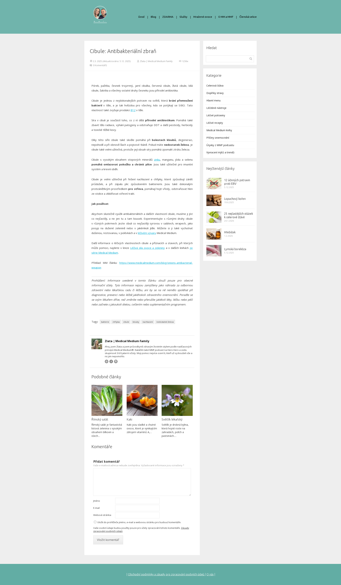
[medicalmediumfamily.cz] (100, 17)
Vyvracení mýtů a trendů (220, 152)
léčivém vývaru (147, 233)
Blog (153, 16)
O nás (210, 574)
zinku (157, 159)
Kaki (129, 419)
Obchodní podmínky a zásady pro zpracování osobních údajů (166, 574)
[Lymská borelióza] (213, 250)
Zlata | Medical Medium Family (156, 61)
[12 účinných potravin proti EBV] (213, 183)
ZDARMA (167, 16)
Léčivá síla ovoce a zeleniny (147, 248)
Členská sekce (248, 16)
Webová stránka (102, 515)
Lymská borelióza (235, 249)
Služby (183, 16)
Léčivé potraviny (215, 115)
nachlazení (148, 322)
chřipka (116, 322)
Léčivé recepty (214, 122)
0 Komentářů (100, 65)
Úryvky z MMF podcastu (220, 145)
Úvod (141, 16)
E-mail (96, 507)
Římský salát (99, 419)
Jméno (96, 500)
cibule (126, 322)
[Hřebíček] (213, 234)
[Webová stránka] (106, 361)
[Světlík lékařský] (177, 400)
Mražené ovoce (202, 16)
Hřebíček (230, 232)
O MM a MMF (225, 16)
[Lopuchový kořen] (213, 200)
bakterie (105, 322)
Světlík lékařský (172, 419)
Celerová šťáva (214, 85)
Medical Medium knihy (219, 130)
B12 (133, 110)
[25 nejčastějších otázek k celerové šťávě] (213, 217)
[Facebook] (111, 361)
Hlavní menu (213, 100)
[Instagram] (116, 361)
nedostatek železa (165, 322)
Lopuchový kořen (235, 198)
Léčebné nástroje (216, 108)
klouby (136, 322)
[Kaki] (142, 400)
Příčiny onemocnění (217, 137)
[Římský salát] (106, 400)
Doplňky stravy (215, 93)
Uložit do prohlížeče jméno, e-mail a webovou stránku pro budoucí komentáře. (139, 522)
